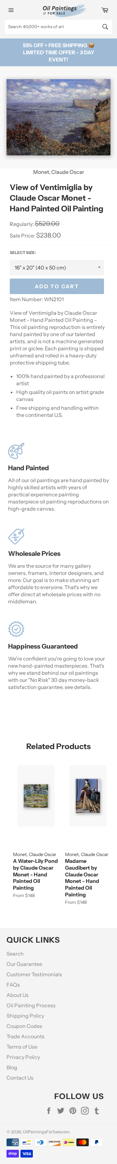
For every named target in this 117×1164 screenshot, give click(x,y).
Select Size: (23, 252)
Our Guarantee (24, 964)
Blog (11, 1067)
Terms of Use (21, 1046)
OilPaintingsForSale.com (46, 1131)
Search (15, 953)
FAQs (13, 984)
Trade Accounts (25, 1036)
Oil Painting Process (31, 1005)
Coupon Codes (24, 1026)
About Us (17, 995)
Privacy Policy (23, 1057)
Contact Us (19, 1077)
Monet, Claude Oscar (58, 172)
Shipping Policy (25, 1015)
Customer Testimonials (34, 974)
